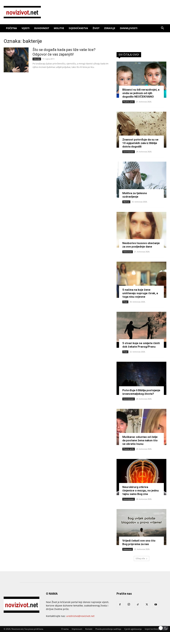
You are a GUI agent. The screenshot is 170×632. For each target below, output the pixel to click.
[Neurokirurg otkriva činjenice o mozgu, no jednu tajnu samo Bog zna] (141, 477)
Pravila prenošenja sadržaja (108, 629)
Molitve (59, 28)
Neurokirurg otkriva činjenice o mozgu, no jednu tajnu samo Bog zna (140, 490)
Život (96, 28)
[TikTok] (137, 604)
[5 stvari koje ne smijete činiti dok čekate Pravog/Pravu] (141, 330)
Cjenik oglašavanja (133, 629)
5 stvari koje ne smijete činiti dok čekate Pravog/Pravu (141, 344)
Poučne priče (128, 102)
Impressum (77, 629)
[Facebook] (120, 604)
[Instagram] (129, 604)
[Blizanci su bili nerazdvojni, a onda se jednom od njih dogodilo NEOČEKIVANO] (141, 80)
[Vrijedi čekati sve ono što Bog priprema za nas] (141, 527)
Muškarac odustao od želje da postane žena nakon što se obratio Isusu (140, 440)
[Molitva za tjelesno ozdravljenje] (141, 180)
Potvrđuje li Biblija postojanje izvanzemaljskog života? (141, 392)
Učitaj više (140, 558)
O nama (65, 629)
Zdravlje (109, 28)
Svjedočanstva (78, 28)
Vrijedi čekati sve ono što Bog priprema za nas (138, 542)
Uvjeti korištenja (152, 629)
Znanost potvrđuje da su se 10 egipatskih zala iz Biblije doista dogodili (140, 143)
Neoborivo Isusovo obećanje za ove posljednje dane (141, 244)
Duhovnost (41, 28)
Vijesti (26, 28)
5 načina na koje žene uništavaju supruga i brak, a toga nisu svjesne (140, 293)
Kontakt (88, 629)
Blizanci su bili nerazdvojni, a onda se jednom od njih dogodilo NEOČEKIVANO (140, 93)
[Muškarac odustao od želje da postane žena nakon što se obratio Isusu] (141, 427)
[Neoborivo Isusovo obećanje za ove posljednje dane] (141, 230)
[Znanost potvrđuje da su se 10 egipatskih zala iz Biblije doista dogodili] (141, 130)
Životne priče (128, 449)
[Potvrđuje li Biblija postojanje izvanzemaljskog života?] (141, 378)
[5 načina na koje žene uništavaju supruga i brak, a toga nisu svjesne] (141, 280)
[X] (146, 604)
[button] (162, 28)
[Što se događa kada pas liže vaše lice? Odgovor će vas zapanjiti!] (16, 59)
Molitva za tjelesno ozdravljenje (134, 194)
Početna (11, 28)
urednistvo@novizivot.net (80, 616)
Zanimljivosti (128, 28)
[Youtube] (155, 604)
